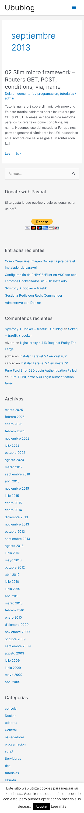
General (11, 730)
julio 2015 (12, 496)
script (9, 751)
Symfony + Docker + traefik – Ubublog (34, 329)
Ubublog (20, 7)
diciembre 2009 (17, 625)
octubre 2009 (15, 639)
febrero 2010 (14, 610)
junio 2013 (12, 553)
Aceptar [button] (41, 806)
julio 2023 (12, 445)
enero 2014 (13, 510)
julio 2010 (12, 581)
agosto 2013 (14, 546)
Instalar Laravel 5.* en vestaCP (43, 356)
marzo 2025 (14, 410)
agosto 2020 (14, 460)
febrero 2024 (15, 431)
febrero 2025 (14, 417)
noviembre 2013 (17, 524)
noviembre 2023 (17, 438)
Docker (10, 716)
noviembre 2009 (17, 632)
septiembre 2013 (17, 539)
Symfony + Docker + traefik (26, 288)
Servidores (13, 758)
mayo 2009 (13, 675)
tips (7, 766)
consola (11, 708)
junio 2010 (12, 589)
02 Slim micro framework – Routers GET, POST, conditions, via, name (40, 79)
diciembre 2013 (16, 517)
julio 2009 (12, 660)
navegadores (14, 737)
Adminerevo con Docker (23, 303)
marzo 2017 (13, 467)
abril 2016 (12, 481)
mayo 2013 (13, 560)
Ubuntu (10, 780)
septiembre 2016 (17, 474)
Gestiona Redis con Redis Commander (33, 295)
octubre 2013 (15, 531)
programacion (47, 93)
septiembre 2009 (18, 646)
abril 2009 (12, 682)
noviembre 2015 (17, 488)
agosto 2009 (14, 653)
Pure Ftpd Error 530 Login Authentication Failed (41, 370)
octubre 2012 (15, 567)
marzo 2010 (14, 603)
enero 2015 (13, 503)
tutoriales (67, 93)
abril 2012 (12, 574)
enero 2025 (13, 424)
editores (11, 723)
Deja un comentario (19, 93)
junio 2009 (13, 668)
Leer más (58, 806)
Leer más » (13, 153)
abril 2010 (12, 596)
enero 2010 (13, 617)
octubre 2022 (15, 452)
